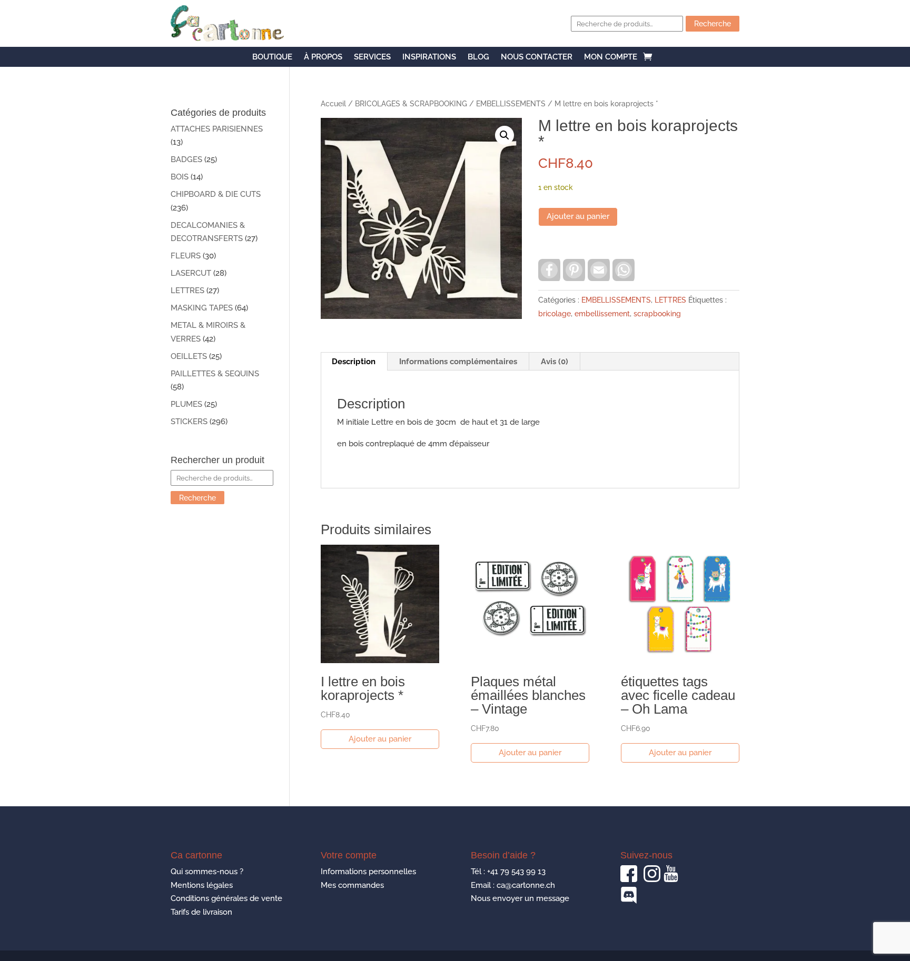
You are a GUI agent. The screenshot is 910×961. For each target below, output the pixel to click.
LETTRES (670, 300)
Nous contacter (536, 57)
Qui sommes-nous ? (207, 871)
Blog (478, 57)
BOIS (180, 177)
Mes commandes (352, 885)
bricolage (554, 313)
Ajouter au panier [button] (380, 739)
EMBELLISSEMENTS (511, 103)
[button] (504, 135)
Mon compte (610, 57)
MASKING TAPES (202, 308)
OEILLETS (189, 356)
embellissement (602, 313)
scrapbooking (657, 313)
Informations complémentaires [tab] (458, 361)
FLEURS (186, 256)
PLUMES (186, 404)
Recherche (712, 23)
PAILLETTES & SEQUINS (215, 373)
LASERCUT (191, 273)
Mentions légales (202, 885)
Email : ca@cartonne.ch (513, 885)
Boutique (272, 57)
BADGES (186, 159)
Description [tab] (353, 361)
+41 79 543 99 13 (516, 871)
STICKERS (189, 421)
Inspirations (429, 57)
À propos (323, 57)
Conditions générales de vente (226, 898)
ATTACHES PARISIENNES (217, 129)
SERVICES (372, 57)
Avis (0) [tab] (554, 361)
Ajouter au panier (578, 216)
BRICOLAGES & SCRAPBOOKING (411, 103)
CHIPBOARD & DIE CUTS (216, 194)
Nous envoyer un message (520, 898)
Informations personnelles (368, 871)
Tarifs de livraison (201, 912)
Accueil (333, 103)
